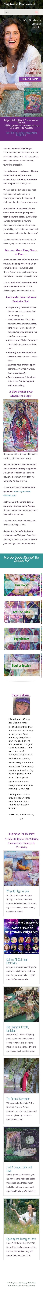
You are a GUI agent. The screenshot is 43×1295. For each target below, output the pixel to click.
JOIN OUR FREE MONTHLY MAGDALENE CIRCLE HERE (21, 134)
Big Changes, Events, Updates (17, 1029)
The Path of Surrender (18, 1098)
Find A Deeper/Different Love (19, 1169)
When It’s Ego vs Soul (17, 891)
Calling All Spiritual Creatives (17, 961)
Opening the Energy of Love (21, 1238)
